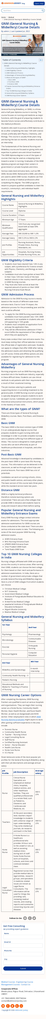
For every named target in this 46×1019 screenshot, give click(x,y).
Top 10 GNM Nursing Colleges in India (19, 91)
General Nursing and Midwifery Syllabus (20, 93)
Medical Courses (8, 982)
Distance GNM (13, 84)
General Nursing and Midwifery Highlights (20, 68)
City (5, 959)
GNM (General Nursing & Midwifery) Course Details (20, 64)
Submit (23, 968)
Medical (11, 17)
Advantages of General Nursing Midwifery (20, 75)
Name (6, 933)
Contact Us (25, 984)
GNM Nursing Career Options (16, 95)
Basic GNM (12, 80)
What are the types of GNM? (16, 78)
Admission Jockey (21, 1010)
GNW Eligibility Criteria (14, 70)
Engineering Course (24, 982)
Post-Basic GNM (13, 82)
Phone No (8, 951)
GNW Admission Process (14, 73)
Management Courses (10, 984)
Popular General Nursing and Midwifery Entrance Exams (23, 87)
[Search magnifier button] (42, 10)
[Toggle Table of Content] (39, 60)
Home (3, 17)
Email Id (7, 942)
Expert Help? (39, 3)
